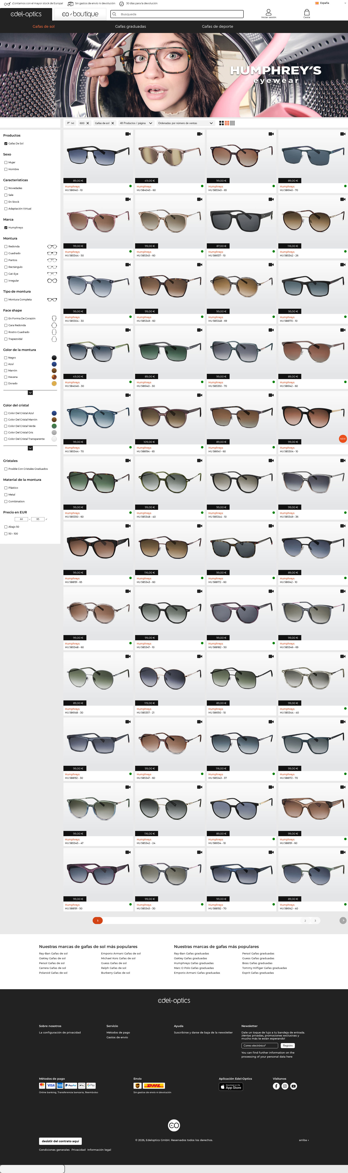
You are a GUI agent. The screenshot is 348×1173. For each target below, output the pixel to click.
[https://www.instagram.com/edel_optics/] (285, 1087)
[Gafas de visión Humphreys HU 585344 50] (98, 219)
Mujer (11, 162)
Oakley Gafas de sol (52, 958)
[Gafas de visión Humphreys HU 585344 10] (242, 481)
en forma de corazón (21, 318)
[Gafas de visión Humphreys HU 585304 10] (313, 415)
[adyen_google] (91, 1086)
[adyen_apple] (81, 1086)
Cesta (306, 17)
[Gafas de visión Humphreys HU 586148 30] (98, 676)
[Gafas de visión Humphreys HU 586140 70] (313, 154)
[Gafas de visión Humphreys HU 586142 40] (313, 872)
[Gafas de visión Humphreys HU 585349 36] (313, 481)
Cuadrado (14, 253)
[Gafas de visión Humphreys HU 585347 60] (170, 742)
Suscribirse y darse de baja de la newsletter (203, 1032)
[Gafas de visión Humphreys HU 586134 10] (242, 807)
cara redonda (17, 325)
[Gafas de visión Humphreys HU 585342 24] (170, 807)
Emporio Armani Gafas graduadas (197, 972)
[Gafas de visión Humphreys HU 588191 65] (98, 546)
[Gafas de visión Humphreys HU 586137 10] (242, 219)
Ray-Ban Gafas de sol (53, 953)
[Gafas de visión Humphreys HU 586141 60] (242, 415)
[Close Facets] (30, 123)
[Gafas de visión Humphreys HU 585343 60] (170, 546)
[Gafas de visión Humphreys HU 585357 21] (170, 676)
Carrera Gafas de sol (52, 967)
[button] (26, 14)
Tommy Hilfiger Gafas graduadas (264, 967)
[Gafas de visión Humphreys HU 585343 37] (242, 742)
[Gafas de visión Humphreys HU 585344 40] (313, 676)
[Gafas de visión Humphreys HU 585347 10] (170, 611)
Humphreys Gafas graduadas (194, 963)
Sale (10, 194)
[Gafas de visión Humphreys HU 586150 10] (242, 676)
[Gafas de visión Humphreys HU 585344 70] (98, 415)
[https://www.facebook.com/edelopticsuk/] (276, 1087)
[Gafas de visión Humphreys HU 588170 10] (313, 285)
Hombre (13, 169)
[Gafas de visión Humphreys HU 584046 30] (98, 350)
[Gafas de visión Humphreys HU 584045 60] (170, 154)
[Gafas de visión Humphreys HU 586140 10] (98, 154)
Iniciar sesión (268, 17)
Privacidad (78, 1149)
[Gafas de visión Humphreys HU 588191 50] (98, 872)
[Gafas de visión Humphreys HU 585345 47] (98, 807)
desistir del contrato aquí (60, 1141)
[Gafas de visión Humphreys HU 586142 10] (313, 546)
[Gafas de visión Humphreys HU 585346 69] (313, 611)
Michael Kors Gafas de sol (118, 958)
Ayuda (178, 1026)
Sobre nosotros (50, 1026)
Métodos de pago (118, 1032)
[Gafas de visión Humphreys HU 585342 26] (313, 219)
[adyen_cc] (42, 1086)
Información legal (99, 1149)
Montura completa (20, 299)
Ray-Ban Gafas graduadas (191, 953)
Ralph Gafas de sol (113, 967)
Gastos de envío (117, 1037)
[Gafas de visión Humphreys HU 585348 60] (98, 611)
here (289, 1056)
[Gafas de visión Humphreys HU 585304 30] (98, 285)
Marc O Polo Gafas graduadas (194, 967)
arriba (303, 1140)
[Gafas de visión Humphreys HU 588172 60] (242, 546)
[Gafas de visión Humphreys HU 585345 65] (242, 154)
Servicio (112, 1026)
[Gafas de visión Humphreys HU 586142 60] (313, 350)
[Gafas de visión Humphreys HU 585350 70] (242, 350)
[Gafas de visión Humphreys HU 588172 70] (313, 742)
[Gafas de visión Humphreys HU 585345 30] (170, 872)
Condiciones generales (54, 1149)
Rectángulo (15, 266)
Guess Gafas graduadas (258, 958)
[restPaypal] (70, 1086)
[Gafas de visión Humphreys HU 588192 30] (98, 742)
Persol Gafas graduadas (258, 953)
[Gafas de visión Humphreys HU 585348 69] (242, 285)
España (324, 2)
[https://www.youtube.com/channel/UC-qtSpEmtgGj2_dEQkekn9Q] (293, 1087)
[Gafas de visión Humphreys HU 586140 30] (170, 350)
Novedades (15, 188)
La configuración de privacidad (60, 1032)
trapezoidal (15, 338)
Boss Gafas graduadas (257, 963)
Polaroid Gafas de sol (53, 972)
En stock (13, 201)
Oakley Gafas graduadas (190, 958)
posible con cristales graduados (28, 468)
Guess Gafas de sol (114, 963)
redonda (14, 246)
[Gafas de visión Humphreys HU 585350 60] (98, 481)
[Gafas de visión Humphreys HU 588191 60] (313, 807)
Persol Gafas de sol (52, 963)
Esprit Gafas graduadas (258, 972)
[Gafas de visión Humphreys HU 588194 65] (170, 415)
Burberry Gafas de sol (115, 972)
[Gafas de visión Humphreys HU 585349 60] (170, 285)
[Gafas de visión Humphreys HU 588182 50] (242, 611)
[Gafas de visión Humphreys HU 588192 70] (242, 872)
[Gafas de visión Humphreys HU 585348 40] (170, 481)
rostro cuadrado (18, 332)
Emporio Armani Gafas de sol (121, 953)
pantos (12, 260)
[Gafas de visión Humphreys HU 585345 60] (170, 219)
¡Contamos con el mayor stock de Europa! (37, 3)
